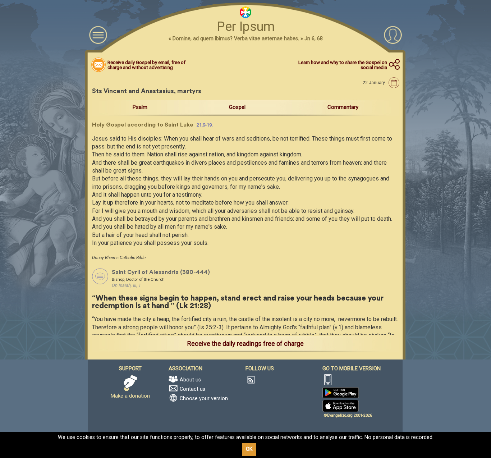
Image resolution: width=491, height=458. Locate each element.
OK (249, 449)
